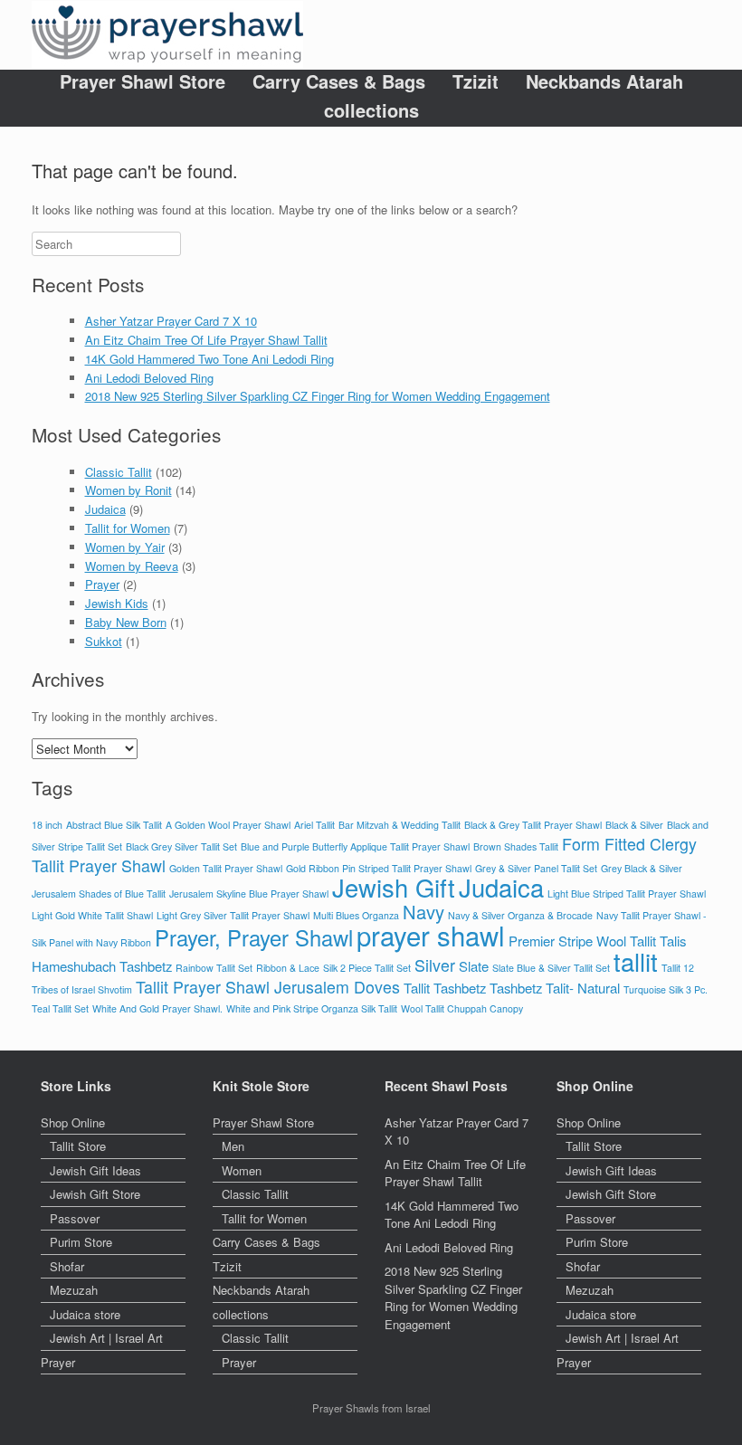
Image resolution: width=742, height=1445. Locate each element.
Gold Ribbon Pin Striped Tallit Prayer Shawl (378, 868)
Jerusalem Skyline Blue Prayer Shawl (248, 893)
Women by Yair (125, 547)
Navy (423, 911)
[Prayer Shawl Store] (167, 35)
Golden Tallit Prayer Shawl (225, 868)
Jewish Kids (116, 603)
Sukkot (103, 641)
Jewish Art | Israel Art (106, 1337)
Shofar (67, 1266)
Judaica (105, 509)
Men (233, 1146)
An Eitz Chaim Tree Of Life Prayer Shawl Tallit (206, 339)
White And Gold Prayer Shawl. (157, 1008)
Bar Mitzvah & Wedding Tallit (399, 825)
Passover (75, 1218)
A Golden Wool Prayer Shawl (228, 825)
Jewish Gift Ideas (95, 1170)
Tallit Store (78, 1146)
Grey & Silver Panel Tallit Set (536, 868)
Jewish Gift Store (95, 1194)
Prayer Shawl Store (142, 81)
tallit (636, 961)
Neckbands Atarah (604, 81)
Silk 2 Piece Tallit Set (367, 967)
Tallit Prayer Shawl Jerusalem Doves (268, 986)
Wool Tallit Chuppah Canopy (462, 1008)
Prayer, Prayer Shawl (254, 937)
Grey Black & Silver (641, 868)
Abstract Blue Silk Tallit (114, 825)
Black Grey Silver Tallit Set (181, 846)
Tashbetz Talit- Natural (555, 987)
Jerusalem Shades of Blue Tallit (99, 893)
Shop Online (73, 1122)
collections (371, 110)
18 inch (47, 825)
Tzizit (475, 81)
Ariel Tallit (314, 825)
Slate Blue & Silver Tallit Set (551, 967)
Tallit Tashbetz (445, 987)
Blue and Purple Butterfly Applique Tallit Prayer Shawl (355, 846)
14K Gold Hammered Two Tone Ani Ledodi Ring (209, 358)
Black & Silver (634, 825)
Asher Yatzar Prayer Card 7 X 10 (171, 320)
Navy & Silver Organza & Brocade (520, 915)
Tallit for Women (127, 528)
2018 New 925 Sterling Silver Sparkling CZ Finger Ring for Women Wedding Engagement (317, 395)
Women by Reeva (131, 566)
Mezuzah (74, 1289)
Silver (434, 965)
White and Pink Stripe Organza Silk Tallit (311, 1008)
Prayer (102, 584)
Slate (474, 965)
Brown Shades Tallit (515, 846)
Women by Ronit (128, 490)
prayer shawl (431, 935)
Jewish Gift (393, 887)
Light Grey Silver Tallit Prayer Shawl (233, 915)
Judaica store (85, 1314)
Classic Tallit (118, 471)
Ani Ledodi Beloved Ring (149, 377)
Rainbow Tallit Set (214, 967)
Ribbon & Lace (287, 967)
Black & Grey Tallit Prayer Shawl (533, 825)
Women (242, 1170)
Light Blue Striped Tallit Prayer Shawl (626, 893)
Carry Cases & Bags (338, 81)
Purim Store (81, 1241)
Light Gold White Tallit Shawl (92, 915)
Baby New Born (125, 622)
